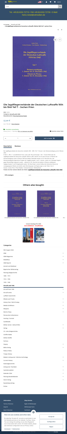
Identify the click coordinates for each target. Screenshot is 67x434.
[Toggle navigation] (6, 1)
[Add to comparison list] (55, 40)
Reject (51, 426)
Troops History (7, 354)
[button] (40, 2)
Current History (7, 360)
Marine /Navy (7, 312)
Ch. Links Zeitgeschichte (10, 331)
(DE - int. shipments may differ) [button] (25, 131)
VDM (4, 253)
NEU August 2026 (8, 250)
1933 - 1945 (6, 282)
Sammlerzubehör (8, 370)
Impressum (7, 429)
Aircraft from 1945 (8, 289)
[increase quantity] (30, 138)
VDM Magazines (8, 256)
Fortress (5, 341)
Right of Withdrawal (30, 404)
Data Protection (7, 410)
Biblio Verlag (7, 347)
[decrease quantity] (5, 138)
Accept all (51, 416)
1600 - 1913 (6, 276)
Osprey (5, 344)
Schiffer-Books (7, 334)
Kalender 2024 (7, 373)
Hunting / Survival (8, 318)
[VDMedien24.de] (12, 2)
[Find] (60, 6)
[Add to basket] (4, 35)
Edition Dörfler (7, 338)
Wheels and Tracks (8, 299)
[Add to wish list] (60, 40)
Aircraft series (7, 292)
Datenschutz (16, 429)
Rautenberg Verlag (8, 383)
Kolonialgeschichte (8, 363)
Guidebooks (6, 321)
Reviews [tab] (18, 146)
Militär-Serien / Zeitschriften (11, 325)
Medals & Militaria (8, 305)
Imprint (5, 407)
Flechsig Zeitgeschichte (10, 272)
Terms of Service (8, 404)
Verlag (5, 328)
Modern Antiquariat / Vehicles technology (15, 357)
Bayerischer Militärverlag (10, 269)
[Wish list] (50, 2)
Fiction (5, 386)
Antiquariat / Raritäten (10, 367)
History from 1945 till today (11, 302)
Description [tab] (7, 146)
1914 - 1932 (6, 279)
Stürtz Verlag (7, 380)
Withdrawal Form (29, 407)
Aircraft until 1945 (15, 114)
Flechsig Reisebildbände (10, 376)
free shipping (15, 124)
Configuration (51, 421)
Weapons (6, 309)
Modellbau (6, 260)
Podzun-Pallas (7, 351)
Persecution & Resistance (10, 315)
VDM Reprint (7, 263)
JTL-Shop (56, 432)
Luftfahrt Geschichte (9, 296)
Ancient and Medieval (9, 266)
